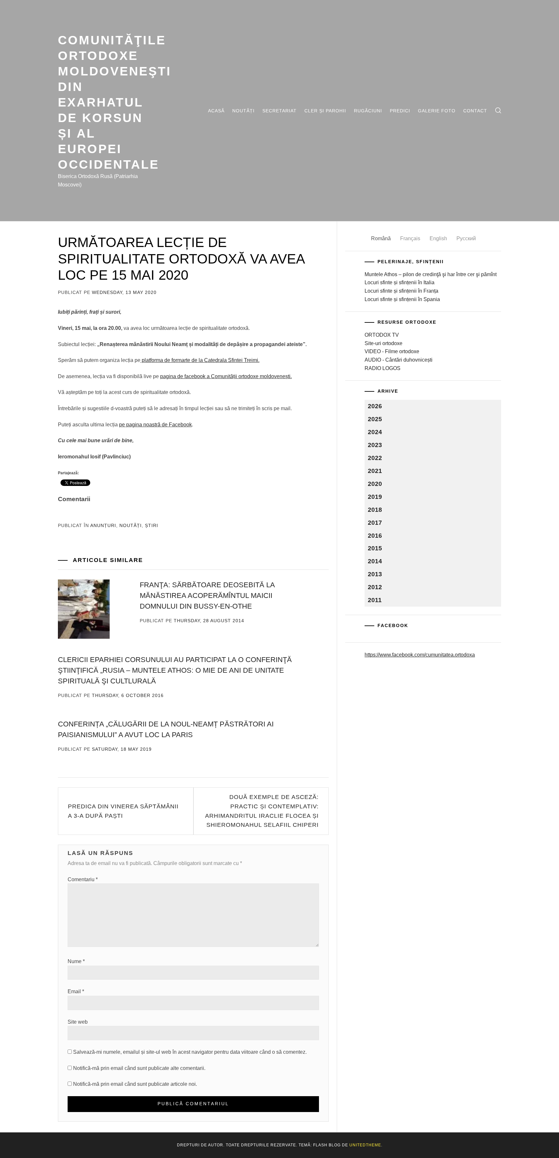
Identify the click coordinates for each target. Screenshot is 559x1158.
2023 (375, 445)
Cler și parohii (325, 110)
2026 (375, 406)
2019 (375, 496)
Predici (400, 110)
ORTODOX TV (382, 335)
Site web (78, 1022)
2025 (375, 419)
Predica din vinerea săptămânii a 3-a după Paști (123, 811)
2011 (375, 600)
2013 (375, 574)
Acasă (216, 110)
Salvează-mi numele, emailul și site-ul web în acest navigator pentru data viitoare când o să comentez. (190, 1052)
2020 (375, 483)
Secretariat (279, 110)
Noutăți (243, 110)
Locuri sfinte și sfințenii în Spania (402, 299)
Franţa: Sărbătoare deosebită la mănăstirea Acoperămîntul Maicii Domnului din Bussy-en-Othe (207, 595)
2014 (375, 561)
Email (76, 991)
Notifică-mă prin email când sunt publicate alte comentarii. (139, 1068)
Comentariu (83, 879)
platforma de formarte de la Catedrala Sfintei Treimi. (199, 360)
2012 (375, 587)
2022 (375, 458)
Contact (475, 110)
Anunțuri (103, 525)
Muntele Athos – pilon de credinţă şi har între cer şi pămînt (431, 274)
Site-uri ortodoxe (383, 343)
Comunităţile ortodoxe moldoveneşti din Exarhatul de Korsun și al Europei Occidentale (114, 102)
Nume (76, 961)
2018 (375, 509)
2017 (375, 522)
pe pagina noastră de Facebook (155, 424)
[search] (498, 110)
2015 (375, 548)
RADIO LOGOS (382, 368)
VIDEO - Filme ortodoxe (392, 351)
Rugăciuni (368, 110)
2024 (375, 432)
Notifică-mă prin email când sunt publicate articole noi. (135, 1084)
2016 (375, 535)
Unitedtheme (365, 1145)
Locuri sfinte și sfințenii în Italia (399, 282)
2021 (375, 470)
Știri (151, 525)
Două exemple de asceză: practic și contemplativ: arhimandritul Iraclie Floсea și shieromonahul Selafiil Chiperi (262, 811)
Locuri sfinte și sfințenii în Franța (401, 291)
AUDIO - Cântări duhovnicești (399, 360)
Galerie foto (436, 110)
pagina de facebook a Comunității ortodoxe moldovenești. (226, 376)
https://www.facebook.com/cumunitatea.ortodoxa (420, 655)
